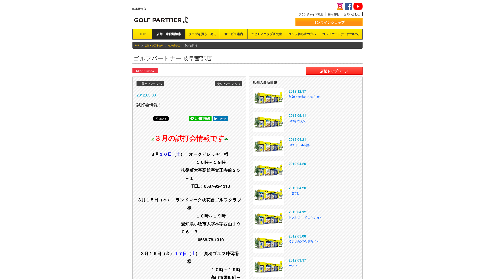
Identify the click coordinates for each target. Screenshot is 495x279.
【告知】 (295, 193)
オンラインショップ (329, 22)
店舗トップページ (334, 70)
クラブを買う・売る (203, 34)
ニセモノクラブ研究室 (266, 34)
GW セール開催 (299, 145)
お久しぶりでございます (306, 217)
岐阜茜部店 (174, 45)
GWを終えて (297, 121)
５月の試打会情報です (304, 241)
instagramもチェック (340, 6)
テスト (293, 265)
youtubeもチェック (358, 6)
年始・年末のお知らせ (304, 96)
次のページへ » (228, 83)
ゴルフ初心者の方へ (302, 34)
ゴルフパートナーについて (340, 34)
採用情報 (333, 14)
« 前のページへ (150, 83)
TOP (142, 34)
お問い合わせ (352, 14)
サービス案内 (233, 34)
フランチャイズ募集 (311, 14)
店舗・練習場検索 (168, 34)
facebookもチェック (348, 6)
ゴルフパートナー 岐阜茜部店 (173, 58)
